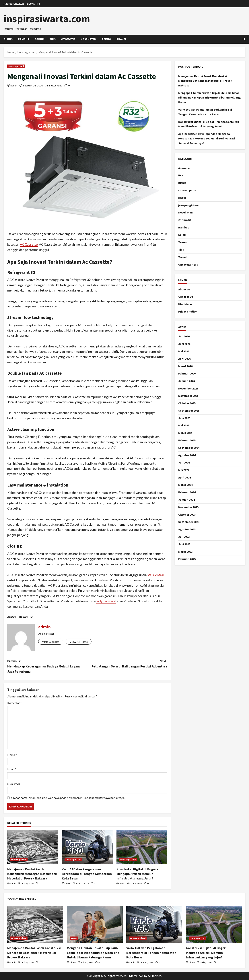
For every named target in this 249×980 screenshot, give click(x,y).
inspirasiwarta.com (47, 18)
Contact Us (185, 296)
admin (13, 85)
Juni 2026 (184, 343)
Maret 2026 (185, 366)
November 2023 (188, 507)
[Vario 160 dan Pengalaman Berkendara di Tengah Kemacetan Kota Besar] (87, 847)
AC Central (156, 575)
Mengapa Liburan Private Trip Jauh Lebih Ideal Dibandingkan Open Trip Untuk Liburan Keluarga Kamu (210, 97)
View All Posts (79, 641)
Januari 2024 (186, 499)
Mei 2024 (183, 470)
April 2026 (184, 358)
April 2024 (184, 477)
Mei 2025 (183, 425)
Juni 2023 (184, 544)
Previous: (44, 666)
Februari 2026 (187, 373)
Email (11, 769)
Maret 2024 (185, 484)
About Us (184, 289)
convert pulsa (187, 190)
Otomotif (68, 39)
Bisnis (8, 39)
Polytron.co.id (106, 601)
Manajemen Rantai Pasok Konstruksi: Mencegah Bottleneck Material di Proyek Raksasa (32, 873)
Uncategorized (16, 66)
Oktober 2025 (187, 403)
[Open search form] (244, 39)
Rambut (23, 39)
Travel (121, 39)
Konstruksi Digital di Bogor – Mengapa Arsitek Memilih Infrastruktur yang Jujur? (137, 873)
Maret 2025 (185, 432)
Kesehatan (88, 39)
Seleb (182, 234)
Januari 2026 (186, 381)
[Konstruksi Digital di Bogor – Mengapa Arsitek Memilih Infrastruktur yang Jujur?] (141, 847)
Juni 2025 (184, 418)
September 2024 (188, 447)
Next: (129, 663)
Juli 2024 (184, 462)
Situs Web (13, 783)
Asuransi (184, 168)
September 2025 (188, 410)
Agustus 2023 (187, 529)
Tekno (106, 39)
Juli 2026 (184, 336)
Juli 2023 (184, 536)
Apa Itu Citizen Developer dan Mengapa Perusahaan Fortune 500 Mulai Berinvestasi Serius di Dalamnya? (206, 138)
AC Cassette (29, 244)
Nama (12, 754)
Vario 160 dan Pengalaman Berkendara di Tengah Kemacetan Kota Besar (87, 873)
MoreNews (136, 975)
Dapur (39, 39)
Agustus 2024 (187, 455)
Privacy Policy (187, 311)
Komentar (14, 703)
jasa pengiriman (188, 205)
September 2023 (188, 521)
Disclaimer (185, 304)
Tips (52, 39)
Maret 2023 (185, 551)
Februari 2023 (187, 559)
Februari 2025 (187, 440)
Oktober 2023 (187, 514)
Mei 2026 (183, 351)
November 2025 (188, 395)
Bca (180, 175)
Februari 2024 (187, 492)
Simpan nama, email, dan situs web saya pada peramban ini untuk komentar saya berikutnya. (67, 797)
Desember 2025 (188, 388)
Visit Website (50, 641)
